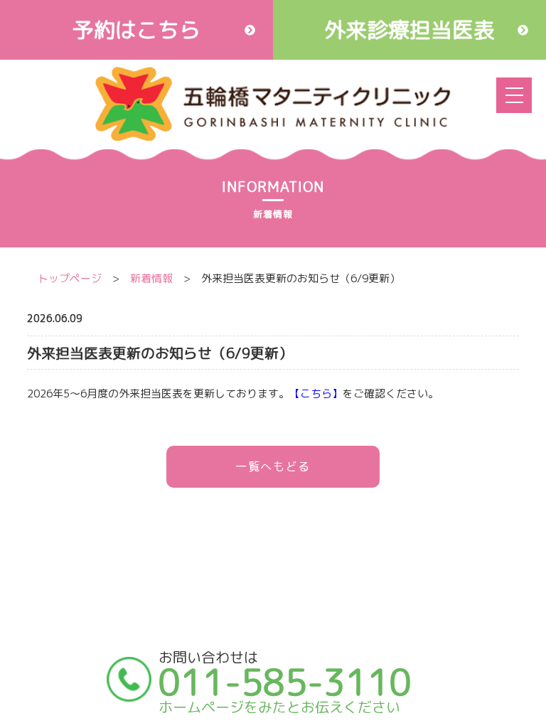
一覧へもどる (273, 466)
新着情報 (151, 278)
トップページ (70, 278)
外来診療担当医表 (409, 30)
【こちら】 (316, 393)
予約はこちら (136, 30)
